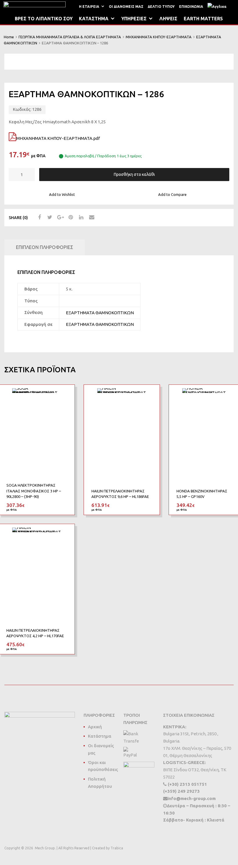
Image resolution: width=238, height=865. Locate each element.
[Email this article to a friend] (91, 217)
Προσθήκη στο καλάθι (134, 174)
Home (9, 37)
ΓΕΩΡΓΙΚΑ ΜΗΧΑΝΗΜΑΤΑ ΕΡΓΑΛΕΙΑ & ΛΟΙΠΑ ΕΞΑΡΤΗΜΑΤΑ (70, 37)
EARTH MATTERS (203, 18)
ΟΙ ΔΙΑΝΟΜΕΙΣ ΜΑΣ (126, 6)
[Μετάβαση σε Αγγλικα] (218, 6)
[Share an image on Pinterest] (70, 217)
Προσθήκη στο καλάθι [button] (63, 505)
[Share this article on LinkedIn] (80, 217)
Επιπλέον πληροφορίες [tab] (44, 247)
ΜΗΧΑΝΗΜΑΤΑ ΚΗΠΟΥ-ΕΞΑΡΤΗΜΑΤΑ (159, 37)
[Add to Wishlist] (65, 395)
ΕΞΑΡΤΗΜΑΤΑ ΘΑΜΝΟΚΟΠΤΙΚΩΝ (100, 312)
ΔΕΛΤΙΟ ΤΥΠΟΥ (161, 6)
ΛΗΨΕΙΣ (168, 18)
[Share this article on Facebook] (38, 217)
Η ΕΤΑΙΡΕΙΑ (89, 6)
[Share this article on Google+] (59, 217)
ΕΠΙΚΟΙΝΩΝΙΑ (191, 6)
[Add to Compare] (65, 405)
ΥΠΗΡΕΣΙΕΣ (134, 18)
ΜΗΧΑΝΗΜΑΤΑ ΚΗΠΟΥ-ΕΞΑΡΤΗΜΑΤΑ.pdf (58, 138)
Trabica (117, 848)
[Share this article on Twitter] (49, 217)
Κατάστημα (99, 736)
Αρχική (95, 726)
